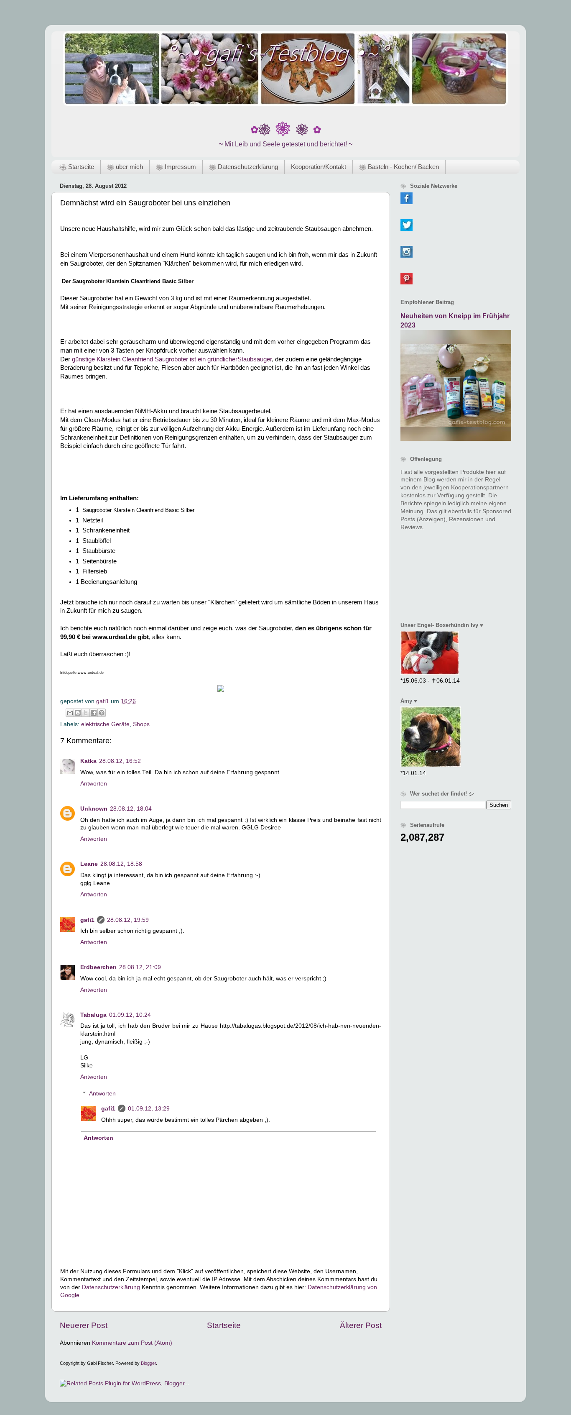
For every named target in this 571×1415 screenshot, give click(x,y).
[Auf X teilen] (86, 713)
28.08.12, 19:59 (128, 920)
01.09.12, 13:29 (149, 1108)
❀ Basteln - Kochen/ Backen (399, 166)
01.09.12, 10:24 (130, 1015)
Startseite (224, 1325)
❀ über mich (125, 166)
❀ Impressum (176, 166)
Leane (89, 864)
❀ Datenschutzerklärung (243, 166)
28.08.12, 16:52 (120, 761)
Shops (141, 724)
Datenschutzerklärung (111, 1287)
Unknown (93, 809)
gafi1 (87, 920)
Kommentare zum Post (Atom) (132, 1343)
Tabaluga (93, 1015)
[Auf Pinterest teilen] (101, 713)
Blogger (148, 1363)
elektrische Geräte (105, 724)
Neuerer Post (83, 1325)
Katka (88, 761)
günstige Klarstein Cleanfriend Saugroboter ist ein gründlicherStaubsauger (172, 359)
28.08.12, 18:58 (121, 864)
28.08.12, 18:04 (131, 809)
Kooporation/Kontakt (318, 166)
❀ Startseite (76, 166)
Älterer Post (361, 1325)
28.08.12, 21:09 (140, 967)
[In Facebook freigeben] (93, 713)
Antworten (93, 783)
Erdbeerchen (98, 967)
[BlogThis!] (78, 713)
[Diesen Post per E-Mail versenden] (70, 713)
